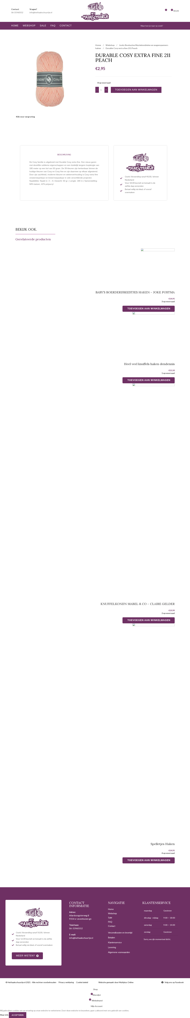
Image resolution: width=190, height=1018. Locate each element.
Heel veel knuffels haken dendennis (149, 364)
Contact (111, 926)
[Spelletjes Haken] (153, 729)
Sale (110, 917)
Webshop (110, 45)
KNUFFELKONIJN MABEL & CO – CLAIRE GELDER (138, 604)
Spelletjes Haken (163, 844)
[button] (148, 309)
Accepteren (17, 1015)
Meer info (4, 1015)
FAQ (110, 922)
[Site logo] (95, 10)
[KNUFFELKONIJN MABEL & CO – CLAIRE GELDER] (153, 489)
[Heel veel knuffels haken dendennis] (153, 333)
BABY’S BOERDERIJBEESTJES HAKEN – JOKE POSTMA (135, 292)
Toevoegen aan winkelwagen (136, 89)
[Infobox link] (17, 11)
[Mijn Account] (159, 11)
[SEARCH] (175, 26)
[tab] (64, 155)
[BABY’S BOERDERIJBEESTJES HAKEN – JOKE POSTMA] (158, 265)
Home (98, 45)
